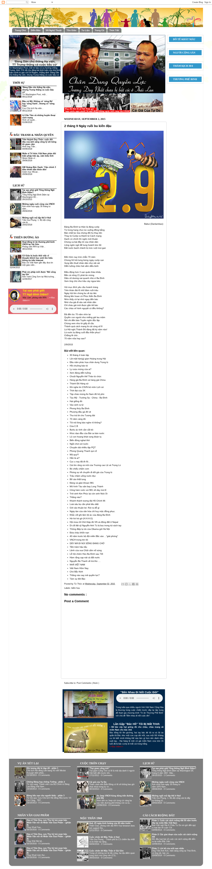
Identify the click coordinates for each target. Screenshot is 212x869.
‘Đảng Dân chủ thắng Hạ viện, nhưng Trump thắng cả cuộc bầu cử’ (38, 89)
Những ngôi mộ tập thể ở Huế (36, 218)
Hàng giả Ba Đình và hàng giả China (88, 380)
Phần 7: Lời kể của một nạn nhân (168, 848)
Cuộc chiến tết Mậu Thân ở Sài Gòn (106, 851)
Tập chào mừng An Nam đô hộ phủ (87, 394)
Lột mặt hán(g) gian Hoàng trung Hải (88, 358)
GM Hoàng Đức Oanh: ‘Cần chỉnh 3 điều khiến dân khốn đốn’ (39, 168)
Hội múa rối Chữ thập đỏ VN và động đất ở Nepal (94, 522)
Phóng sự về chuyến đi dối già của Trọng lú (91, 472)
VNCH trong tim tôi (79, 540)
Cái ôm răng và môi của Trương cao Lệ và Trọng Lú (95, 465)
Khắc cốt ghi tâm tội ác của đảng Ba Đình (90, 515)
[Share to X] (129, 584)
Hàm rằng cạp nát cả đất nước (85, 557)
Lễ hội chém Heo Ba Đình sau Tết (86, 554)
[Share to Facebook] (133, 584)
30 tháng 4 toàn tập (79, 355)
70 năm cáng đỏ (78, 419)
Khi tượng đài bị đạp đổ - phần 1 (42, 768)
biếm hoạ (75, 588)
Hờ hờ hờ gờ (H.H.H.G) (81, 518)
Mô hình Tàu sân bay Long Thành (86, 486)
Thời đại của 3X (77, 390)
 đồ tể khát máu (183, 39)
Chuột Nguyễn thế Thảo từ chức (85, 376)
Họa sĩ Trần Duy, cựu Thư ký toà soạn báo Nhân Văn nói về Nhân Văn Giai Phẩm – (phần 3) (49, 836)
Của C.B (74, 426)
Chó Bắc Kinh (76, 571)
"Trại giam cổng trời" (99, 768)
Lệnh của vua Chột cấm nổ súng (86, 550)
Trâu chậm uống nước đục (83, 476)
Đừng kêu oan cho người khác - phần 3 (45, 796)
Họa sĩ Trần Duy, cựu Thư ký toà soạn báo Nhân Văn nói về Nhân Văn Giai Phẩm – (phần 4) (49, 822)
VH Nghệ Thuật (54, 30)
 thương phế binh (184, 79)
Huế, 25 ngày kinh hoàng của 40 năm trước (110, 823)
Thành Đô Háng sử (79, 383)
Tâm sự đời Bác (77, 579)
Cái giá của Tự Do (97, 782)
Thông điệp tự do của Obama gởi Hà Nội (90, 529)
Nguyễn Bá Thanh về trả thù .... (85, 561)
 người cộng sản (183, 52)
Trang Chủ (20, 30)
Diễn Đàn (36, 30)
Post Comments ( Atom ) (88, 683)
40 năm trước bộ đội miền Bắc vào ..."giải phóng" (94, 536)
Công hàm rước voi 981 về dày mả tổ (88, 490)
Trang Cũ (99, 30)
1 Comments (169, 775)
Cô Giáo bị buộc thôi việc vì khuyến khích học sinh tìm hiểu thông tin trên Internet (37, 258)
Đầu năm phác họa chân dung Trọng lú (89, 362)
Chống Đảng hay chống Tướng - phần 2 (46, 782)
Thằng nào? (76, 497)
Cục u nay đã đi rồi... (80, 461)
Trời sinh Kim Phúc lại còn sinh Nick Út (88, 493)
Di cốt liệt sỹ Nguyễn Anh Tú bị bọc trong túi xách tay (95, 525)
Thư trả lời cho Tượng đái (82, 415)
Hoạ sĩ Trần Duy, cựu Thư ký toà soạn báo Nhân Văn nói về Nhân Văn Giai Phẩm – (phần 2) (49, 850)
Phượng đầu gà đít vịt (80, 412)
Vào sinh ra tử (76, 405)
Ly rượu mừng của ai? (80, 369)
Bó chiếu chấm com (79, 468)
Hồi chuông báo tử (79, 365)
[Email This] (122, 584)
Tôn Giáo (71, 30)
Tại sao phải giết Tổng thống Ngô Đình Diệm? (174, 768)
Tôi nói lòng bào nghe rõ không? (86, 422)
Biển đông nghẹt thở (80, 440)
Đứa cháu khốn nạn (79, 532)
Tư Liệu (85, 30)
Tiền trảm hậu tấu (78, 547)
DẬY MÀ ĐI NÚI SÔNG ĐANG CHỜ (87, 543)
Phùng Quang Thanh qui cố (83, 451)
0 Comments (44, 775)
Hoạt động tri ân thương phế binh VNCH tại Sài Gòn (38, 243)
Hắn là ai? (75, 458)
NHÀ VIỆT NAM (77, 564)
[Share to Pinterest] (137, 584)
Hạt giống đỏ (76, 401)
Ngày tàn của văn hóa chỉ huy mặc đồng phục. (92, 511)
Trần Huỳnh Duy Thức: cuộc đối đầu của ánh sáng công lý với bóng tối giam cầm (39, 142)
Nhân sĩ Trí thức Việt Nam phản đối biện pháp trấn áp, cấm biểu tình (39, 155)
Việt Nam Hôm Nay (79, 568)
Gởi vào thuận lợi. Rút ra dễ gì (84, 507)
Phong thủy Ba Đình (79, 408)
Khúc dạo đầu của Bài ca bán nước (87, 433)
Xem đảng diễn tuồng (80, 373)
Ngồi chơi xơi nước (79, 444)
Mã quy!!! (74, 454)
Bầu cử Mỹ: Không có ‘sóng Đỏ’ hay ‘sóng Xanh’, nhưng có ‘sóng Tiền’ (38, 103)
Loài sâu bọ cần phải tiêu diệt (84, 504)
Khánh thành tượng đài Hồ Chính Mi (87, 500)
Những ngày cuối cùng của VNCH (38, 204)
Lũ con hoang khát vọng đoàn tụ (85, 436)
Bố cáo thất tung (78, 479)
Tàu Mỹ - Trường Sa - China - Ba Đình (88, 397)
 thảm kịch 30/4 (182, 66)
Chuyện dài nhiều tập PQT (83, 447)
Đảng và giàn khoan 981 (82, 483)
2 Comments (107, 844)
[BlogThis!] (126, 584)
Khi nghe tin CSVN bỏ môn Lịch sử (87, 387)
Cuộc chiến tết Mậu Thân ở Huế (104, 837)
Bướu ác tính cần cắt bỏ (81, 429)
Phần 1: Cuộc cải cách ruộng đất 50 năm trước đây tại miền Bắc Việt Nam (174, 821)
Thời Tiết (114, 30)
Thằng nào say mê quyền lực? (85, 575)
